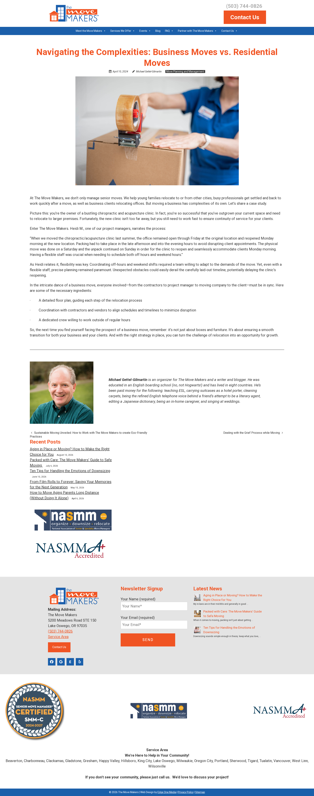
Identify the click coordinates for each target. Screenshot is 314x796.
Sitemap (200, 792)
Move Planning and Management (185, 71)
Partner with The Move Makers (195, 30)
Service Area (58, 636)
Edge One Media (167, 792)
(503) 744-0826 (60, 631)
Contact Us (244, 17)
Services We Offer (120, 30)
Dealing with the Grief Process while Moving (252, 432)
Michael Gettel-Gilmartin (149, 71)
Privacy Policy (186, 792)
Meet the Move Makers (89, 30)
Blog (157, 30)
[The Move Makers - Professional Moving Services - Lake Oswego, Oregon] (73, 13)
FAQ (167, 30)
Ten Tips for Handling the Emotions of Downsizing (70, 471)
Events (143, 30)
